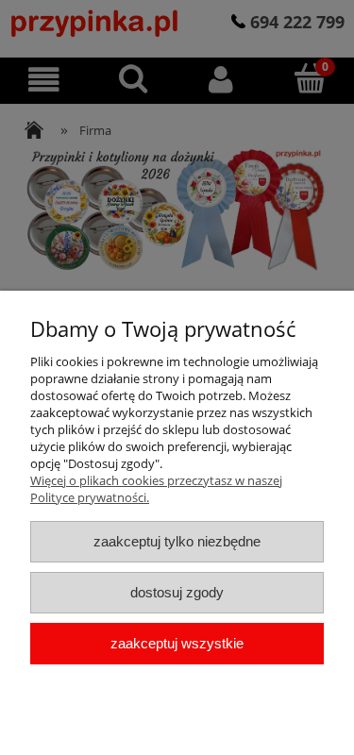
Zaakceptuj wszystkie (177, 643)
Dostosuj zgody (177, 592)
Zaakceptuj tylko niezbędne (177, 541)
